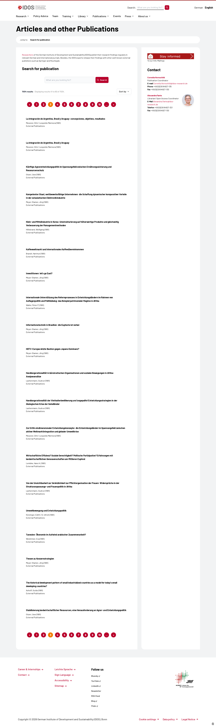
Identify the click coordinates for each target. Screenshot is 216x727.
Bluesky (95, 676)
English (209, 7)
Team (55, 16)
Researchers (27, 55)
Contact (22, 674)
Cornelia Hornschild (156, 77)
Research (21, 16)
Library (82, 16)
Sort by (122, 91)
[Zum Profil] (188, 100)
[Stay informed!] (170, 56)
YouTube (95, 681)
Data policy (169, 719)
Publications (99, 16)
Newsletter (96, 691)
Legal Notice (188, 719)
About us (143, 16)
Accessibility (62, 680)
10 (99, 104)
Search (103, 80)
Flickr (93, 706)
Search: (131, 7)
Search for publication (40, 40)
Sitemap (59, 685)
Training (66, 16)
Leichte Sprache (64, 669)
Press (128, 16)
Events (117, 16)
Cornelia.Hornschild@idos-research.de (170, 83)
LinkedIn (95, 686)
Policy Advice (40, 16)
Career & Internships (29, 669)
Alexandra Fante (154, 95)
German (198, 7)
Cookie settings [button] (147, 719)
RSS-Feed (95, 696)
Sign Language (63, 674)
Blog (93, 701)
